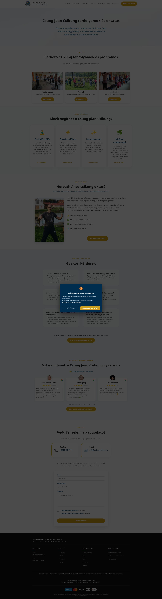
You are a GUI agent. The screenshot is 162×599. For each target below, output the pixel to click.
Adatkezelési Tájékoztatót (70, 510)
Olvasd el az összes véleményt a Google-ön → (81, 404)
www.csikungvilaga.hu (38, 560)
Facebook (62, 552)
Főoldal (67, 3)
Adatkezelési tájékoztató (114, 552)
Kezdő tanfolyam (129, 3)
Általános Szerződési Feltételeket (72, 513)
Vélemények (101, 3)
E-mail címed (61, 483)
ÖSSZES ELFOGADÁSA (90, 308)
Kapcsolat (115, 3)
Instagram (62, 559)
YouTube (62, 556)
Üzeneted (60, 491)
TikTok (61, 562)
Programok (76, 3)
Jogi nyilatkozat (112, 559)
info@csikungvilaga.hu (38, 554)
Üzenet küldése (81, 521)
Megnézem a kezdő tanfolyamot (81, 340)
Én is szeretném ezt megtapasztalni (81, 409)
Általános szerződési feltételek (116, 556)
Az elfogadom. (72, 510)
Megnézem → (47, 99)
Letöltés (85, 565)
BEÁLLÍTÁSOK (71, 308)
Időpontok (86, 3)
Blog (108, 3)
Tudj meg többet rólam (97, 238)
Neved (59, 475)
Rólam (93, 3)
